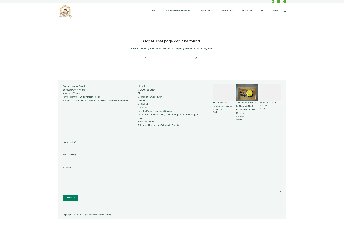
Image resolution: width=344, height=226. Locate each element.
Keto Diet (142, 86)
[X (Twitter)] (278, 1)
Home (153, 11)
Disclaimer (143, 107)
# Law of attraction (146, 90)
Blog (275, 11)
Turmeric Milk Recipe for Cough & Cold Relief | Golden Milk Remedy (95, 100)
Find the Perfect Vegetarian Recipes (155, 111)
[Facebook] (273, 1)
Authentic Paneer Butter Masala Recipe (81, 97)
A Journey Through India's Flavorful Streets (158, 125)
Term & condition (146, 121)
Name (69, 142)
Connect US (144, 100)
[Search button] (196, 58)
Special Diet (225, 11)
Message (67, 167)
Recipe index (204, 11)
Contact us (143, 104)
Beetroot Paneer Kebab (74, 90)
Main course (246, 11)
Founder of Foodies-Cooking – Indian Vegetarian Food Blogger (168, 114)
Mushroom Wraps (71, 93)
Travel (263, 11)
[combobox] (169, 58)
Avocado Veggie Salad (74, 86)
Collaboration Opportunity (179, 11)
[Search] (285, 11)
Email (69, 154)
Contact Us (70, 198)
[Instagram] (284, 1)
